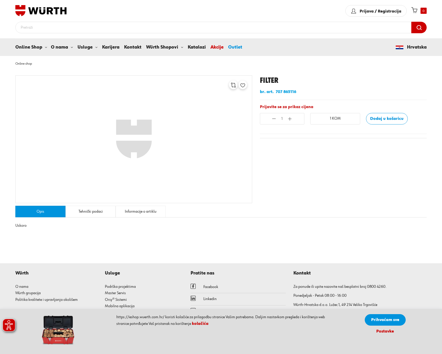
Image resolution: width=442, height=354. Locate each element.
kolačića (200, 324)
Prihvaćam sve (385, 320)
